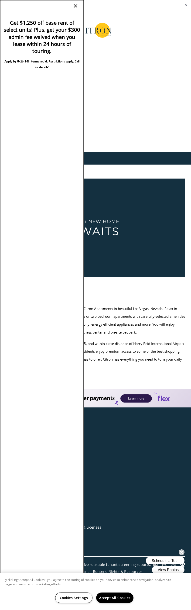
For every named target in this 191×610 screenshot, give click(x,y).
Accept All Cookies (114, 598)
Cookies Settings (74, 598)
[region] (95, 591)
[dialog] (42, 305)
